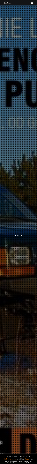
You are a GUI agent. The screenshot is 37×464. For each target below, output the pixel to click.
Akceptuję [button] (27, 459)
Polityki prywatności (10, 459)
